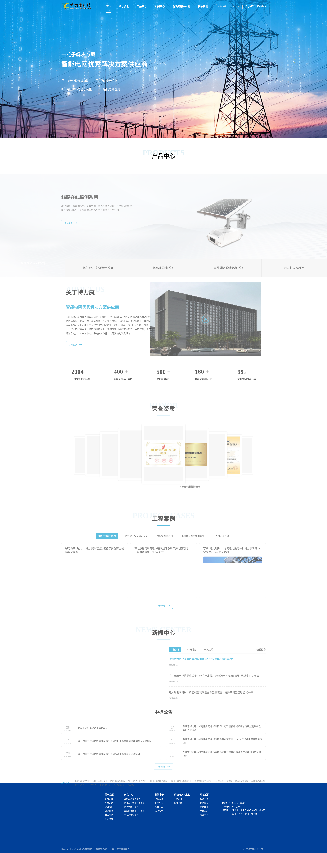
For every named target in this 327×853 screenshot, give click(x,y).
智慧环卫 (92, 780)
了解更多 (69, 223)
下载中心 (204, 811)
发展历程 (109, 807)
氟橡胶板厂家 (105, 780)
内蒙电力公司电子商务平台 (180, 776)
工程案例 (178, 799)
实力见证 (109, 815)
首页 (108, 6)
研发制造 (109, 811)
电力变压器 (218, 776)
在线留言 (204, 815)
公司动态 (159, 803)
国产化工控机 (80, 780)
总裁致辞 (109, 803)
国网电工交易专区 (100, 776)
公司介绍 (109, 799)
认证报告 (109, 819)
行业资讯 (159, 799)
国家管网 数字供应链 (203, 776)
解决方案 (178, 803)
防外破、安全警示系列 (134, 803)
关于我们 (124, 6)
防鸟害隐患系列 (131, 807)
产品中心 (142, 6)
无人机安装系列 (131, 815)
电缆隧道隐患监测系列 (134, 811)
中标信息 (159, 811)
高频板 (229, 776)
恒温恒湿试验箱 (241, 776)
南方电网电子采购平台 (137, 776)
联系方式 (204, 799)
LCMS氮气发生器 (258, 776)
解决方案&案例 (181, 6)
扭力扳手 (131, 780)
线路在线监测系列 (132, 799)
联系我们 (203, 6)
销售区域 (204, 803)
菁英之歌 (159, 807)
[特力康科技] (76, 6)
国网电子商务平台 (82, 776)
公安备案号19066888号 (253, 849)
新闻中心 (160, 6)
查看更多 (261, 645)
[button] (264, 447)
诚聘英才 (204, 807)
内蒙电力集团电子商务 (158, 776)
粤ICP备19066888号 (120, 849)
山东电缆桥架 (119, 780)
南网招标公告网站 (117, 776)
